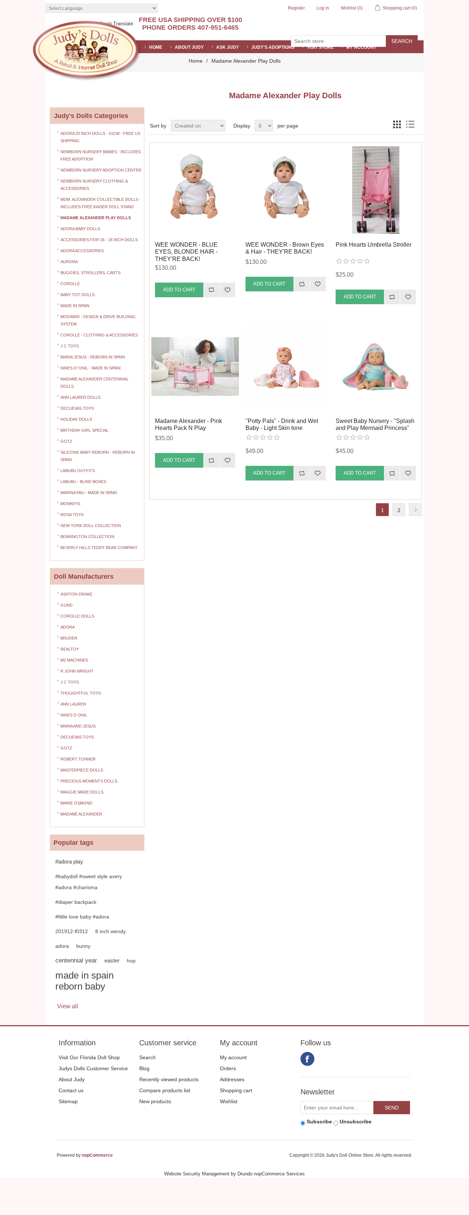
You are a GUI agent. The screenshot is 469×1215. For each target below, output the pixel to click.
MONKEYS (70, 503)
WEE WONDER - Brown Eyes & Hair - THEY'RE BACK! (284, 248)
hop (131, 961)
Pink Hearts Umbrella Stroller (373, 245)
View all (67, 1006)
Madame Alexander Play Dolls (95, 218)
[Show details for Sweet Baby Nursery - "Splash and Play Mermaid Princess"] (376, 366)
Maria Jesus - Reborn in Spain (92, 357)
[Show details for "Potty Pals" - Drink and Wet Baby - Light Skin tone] (285, 366)
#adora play (69, 861)
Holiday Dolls (76, 419)
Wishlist (228, 1101)
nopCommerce (97, 1155)
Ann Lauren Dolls (80, 397)
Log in (323, 8)
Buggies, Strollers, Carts (90, 272)
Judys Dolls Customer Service (93, 1068)
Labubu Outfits (77, 470)
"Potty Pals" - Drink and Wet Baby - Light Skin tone (281, 424)
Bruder (68, 638)
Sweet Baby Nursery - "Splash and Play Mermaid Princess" (375, 424)
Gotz (66, 441)
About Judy (72, 1079)
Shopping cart (236, 1090)
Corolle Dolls (77, 616)
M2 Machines (74, 660)
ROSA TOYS (72, 514)
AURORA (69, 261)
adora (62, 946)
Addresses (232, 1079)
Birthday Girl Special (84, 430)
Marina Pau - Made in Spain (88, 492)
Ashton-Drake (76, 594)
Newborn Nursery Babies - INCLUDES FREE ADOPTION (100, 155)
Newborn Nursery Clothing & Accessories (94, 185)
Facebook (307, 1059)
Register (296, 8)
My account (361, 47)
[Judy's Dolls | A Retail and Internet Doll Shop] (87, 51)
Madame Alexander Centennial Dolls (94, 383)
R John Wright (76, 671)
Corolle (70, 283)
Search (147, 1057)
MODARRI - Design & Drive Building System (98, 320)
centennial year (76, 960)
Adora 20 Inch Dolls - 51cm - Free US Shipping (100, 137)
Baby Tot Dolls (77, 294)
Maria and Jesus (78, 726)
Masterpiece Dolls (81, 770)
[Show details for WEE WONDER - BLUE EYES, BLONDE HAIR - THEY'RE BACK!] (195, 190)
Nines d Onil (73, 715)
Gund (66, 605)
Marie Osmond (76, 803)
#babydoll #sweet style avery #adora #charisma (88, 881)
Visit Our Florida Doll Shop (89, 1057)
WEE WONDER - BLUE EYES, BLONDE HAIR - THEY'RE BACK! (186, 252)
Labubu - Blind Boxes (83, 481)
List (410, 124)
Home (196, 61)
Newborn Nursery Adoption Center (100, 170)
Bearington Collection (87, 536)
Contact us (71, 1090)
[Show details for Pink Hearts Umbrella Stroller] (376, 190)
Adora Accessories (82, 250)
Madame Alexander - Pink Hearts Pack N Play (188, 424)
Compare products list (164, 1090)
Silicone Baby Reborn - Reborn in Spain (97, 456)
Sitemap (68, 1101)
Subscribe (319, 1121)
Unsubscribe (356, 1121)
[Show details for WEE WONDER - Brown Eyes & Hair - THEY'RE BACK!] (285, 190)
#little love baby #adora (82, 917)
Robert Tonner (78, 759)
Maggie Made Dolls (81, 792)
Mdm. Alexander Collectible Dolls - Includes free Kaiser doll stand (100, 203)
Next (415, 509)
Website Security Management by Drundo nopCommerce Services (234, 1174)
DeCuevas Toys (77, 408)
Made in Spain (74, 305)
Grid (396, 124)
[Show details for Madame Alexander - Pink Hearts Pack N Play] (195, 366)
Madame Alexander (81, 814)
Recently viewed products (169, 1079)
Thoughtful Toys (80, 693)
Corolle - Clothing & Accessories (99, 335)
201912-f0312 (71, 931)
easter (111, 960)
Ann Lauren (73, 704)
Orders (228, 1068)
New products (155, 1101)
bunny (83, 946)
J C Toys (69, 346)
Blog (144, 1068)
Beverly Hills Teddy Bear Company (98, 547)
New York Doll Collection (90, 525)
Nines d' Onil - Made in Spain (90, 368)
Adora (67, 627)
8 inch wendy (110, 931)
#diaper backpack (75, 902)
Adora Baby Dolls (80, 229)
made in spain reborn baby (84, 980)
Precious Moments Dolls (88, 781)
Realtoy (69, 649)
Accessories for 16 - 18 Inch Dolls (99, 240)
